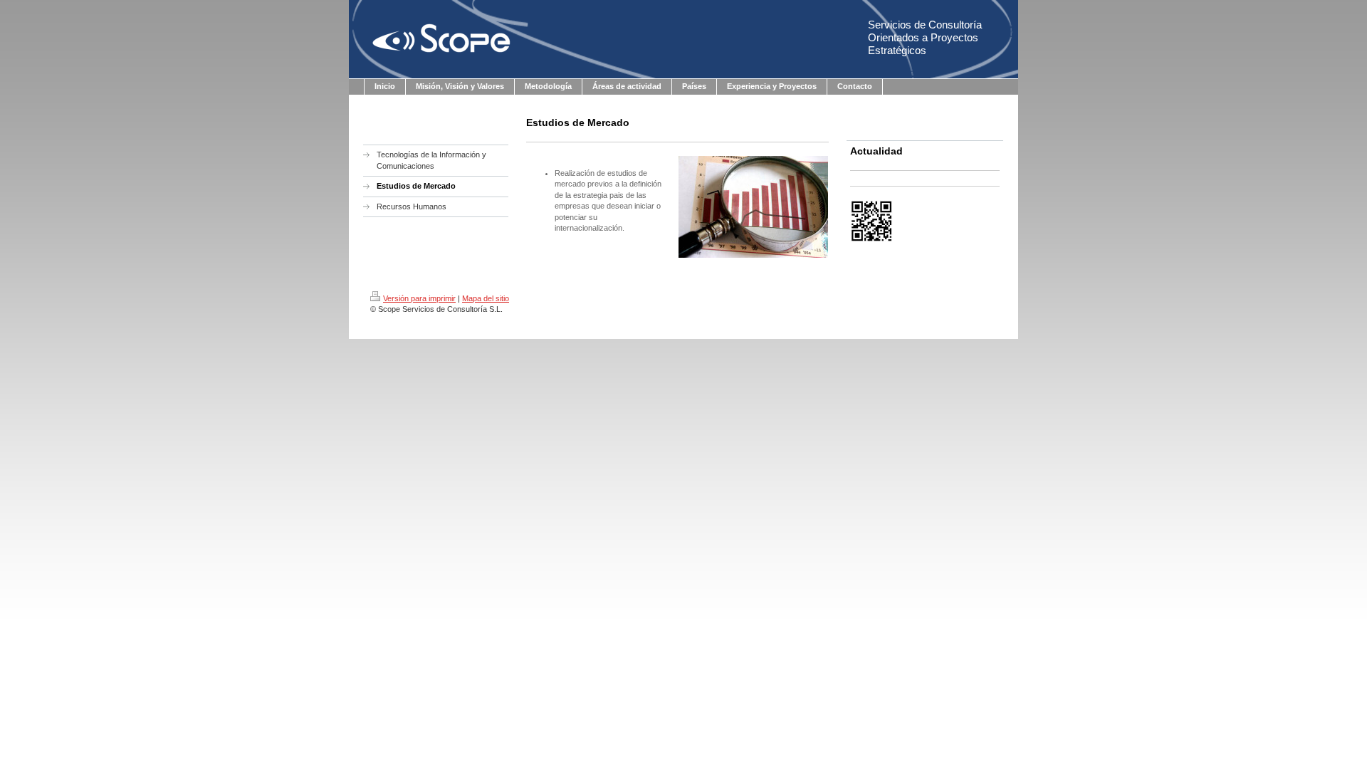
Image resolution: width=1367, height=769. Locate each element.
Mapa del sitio (485, 298)
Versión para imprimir (419, 298)
